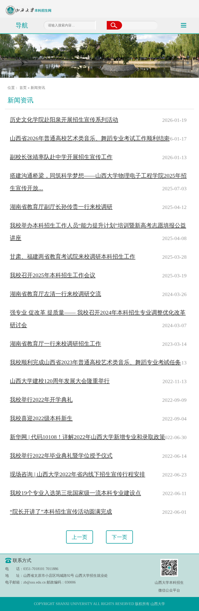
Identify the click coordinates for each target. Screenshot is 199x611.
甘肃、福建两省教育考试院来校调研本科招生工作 (72, 256)
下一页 (119, 537)
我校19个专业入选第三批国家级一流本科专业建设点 (75, 493)
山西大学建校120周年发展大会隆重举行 (60, 381)
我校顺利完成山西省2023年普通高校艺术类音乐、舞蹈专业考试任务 (95, 362)
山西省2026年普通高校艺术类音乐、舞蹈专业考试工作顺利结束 (89, 138)
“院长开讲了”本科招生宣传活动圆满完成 (61, 511)
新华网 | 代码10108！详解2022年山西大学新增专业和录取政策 (87, 437)
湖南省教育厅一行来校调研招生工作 (55, 343)
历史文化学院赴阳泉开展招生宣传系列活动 (64, 119)
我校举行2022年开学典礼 (41, 399)
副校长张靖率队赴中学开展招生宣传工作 (61, 157)
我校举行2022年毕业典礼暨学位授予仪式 (61, 455)
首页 (23, 88)
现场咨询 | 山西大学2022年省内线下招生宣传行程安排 (77, 474)
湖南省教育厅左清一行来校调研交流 (55, 294)
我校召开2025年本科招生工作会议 (52, 275)
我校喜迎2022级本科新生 (41, 418)
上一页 (79, 537)
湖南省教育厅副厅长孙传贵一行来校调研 (61, 206)
